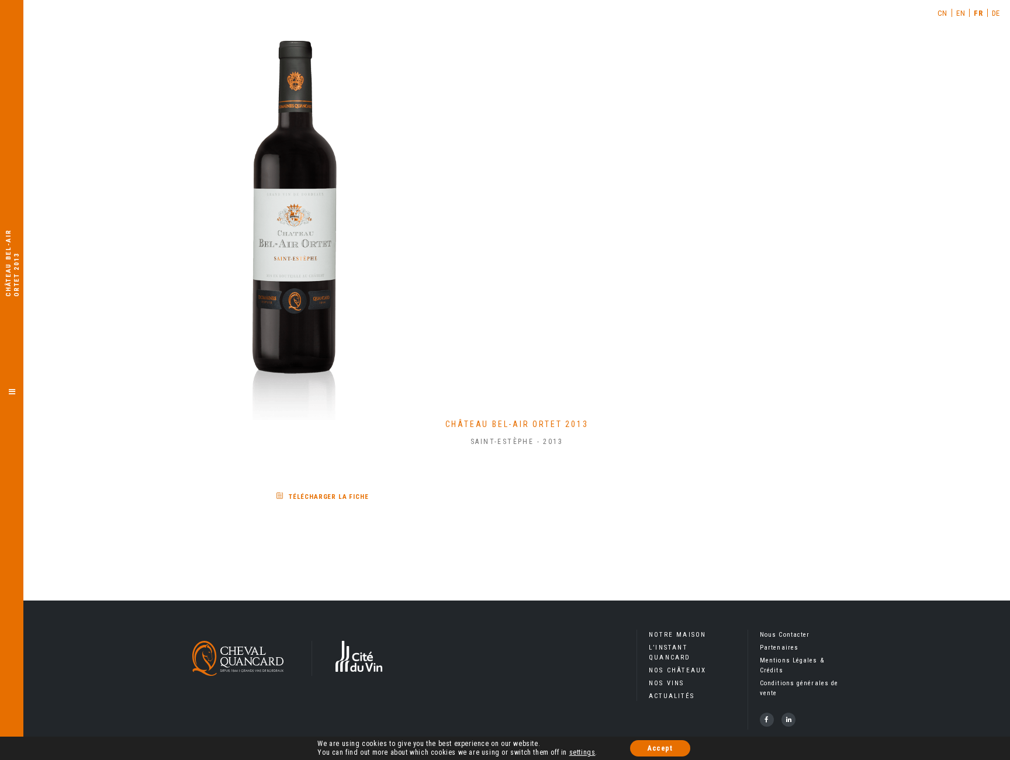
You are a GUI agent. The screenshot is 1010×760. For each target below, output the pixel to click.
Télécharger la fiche (329, 497)
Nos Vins (666, 683)
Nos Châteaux (677, 670)
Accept (660, 748)
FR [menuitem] (978, 13)
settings (582, 752)
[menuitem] (942, 13)
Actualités (671, 696)
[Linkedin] (788, 720)
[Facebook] (767, 720)
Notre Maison (677, 634)
